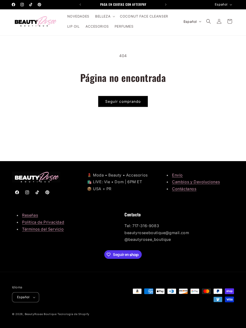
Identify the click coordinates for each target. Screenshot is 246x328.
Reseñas (30, 215)
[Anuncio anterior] (80, 4)
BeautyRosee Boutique (41, 314)
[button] (104, 16)
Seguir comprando (123, 101)
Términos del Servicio (43, 229)
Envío (177, 175)
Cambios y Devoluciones (196, 181)
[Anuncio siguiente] (165, 4)
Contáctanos (184, 188)
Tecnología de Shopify (73, 314)
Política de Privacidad (43, 222)
